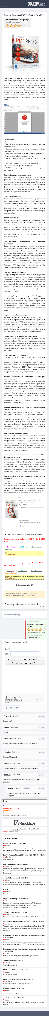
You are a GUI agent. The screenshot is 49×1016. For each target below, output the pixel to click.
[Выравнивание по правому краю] (33, 659)
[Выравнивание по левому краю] (25, 659)
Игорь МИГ (8, 739)
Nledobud (7, 752)
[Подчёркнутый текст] (16, 659)
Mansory (10, 604)
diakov (36, 4)
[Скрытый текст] (21, 663)
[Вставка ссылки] (8, 663)
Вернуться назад (13, 615)
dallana (7, 727)
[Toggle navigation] (5, 4)
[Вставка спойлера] (34, 663)
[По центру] (29, 659)
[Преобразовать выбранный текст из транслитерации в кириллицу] (30, 663)
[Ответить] (43, 716)
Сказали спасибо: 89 (25, 585)
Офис (6, 15)
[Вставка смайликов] (38, 659)
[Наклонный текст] (12, 659)
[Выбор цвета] (17, 663)
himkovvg (7, 763)
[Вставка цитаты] (26, 663)
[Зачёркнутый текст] (20, 659)
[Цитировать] (39, 716)
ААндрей (7, 716)
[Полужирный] (8, 659)
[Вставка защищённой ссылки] (12, 663)
